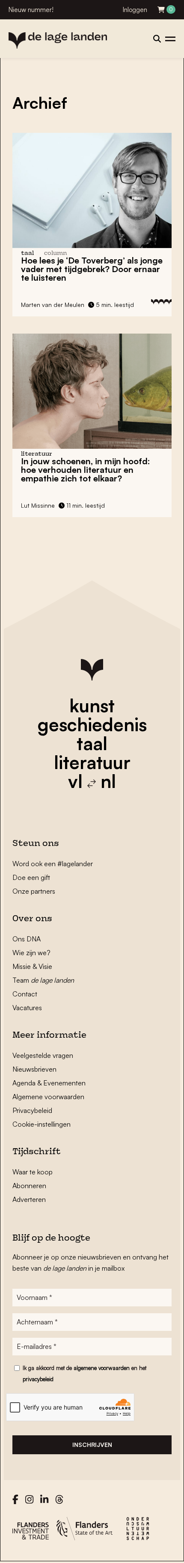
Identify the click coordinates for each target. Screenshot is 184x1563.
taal (92, 743)
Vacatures (27, 1007)
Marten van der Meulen (52, 304)
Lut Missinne (38, 505)
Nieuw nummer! (31, 10)
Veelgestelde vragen (42, 1055)
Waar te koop (32, 1172)
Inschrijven (92, 1444)
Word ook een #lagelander (52, 863)
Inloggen (135, 10)
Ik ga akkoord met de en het (84, 1373)
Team (43, 980)
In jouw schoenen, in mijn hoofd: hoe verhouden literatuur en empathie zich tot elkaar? (85, 470)
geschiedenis (92, 724)
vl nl (92, 781)
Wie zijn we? (31, 952)
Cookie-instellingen (41, 1124)
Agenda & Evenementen (49, 1083)
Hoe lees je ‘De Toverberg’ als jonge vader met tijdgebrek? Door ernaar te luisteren (92, 269)
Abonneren (29, 1185)
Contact (24, 994)
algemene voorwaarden (102, 1367)
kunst (92, 705)
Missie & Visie (32, 966)
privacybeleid (38, 1379)
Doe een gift (31, 877)
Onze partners (33, 891)
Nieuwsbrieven (34, 1069)
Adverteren (29, 1199)
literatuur (92, 762)
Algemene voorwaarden (48, 1096)
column (55, 253)
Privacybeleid (32, 1110)
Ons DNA (26, 939)
